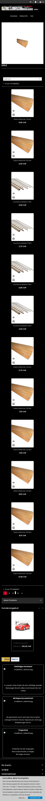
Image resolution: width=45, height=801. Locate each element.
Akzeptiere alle (35, 798)
